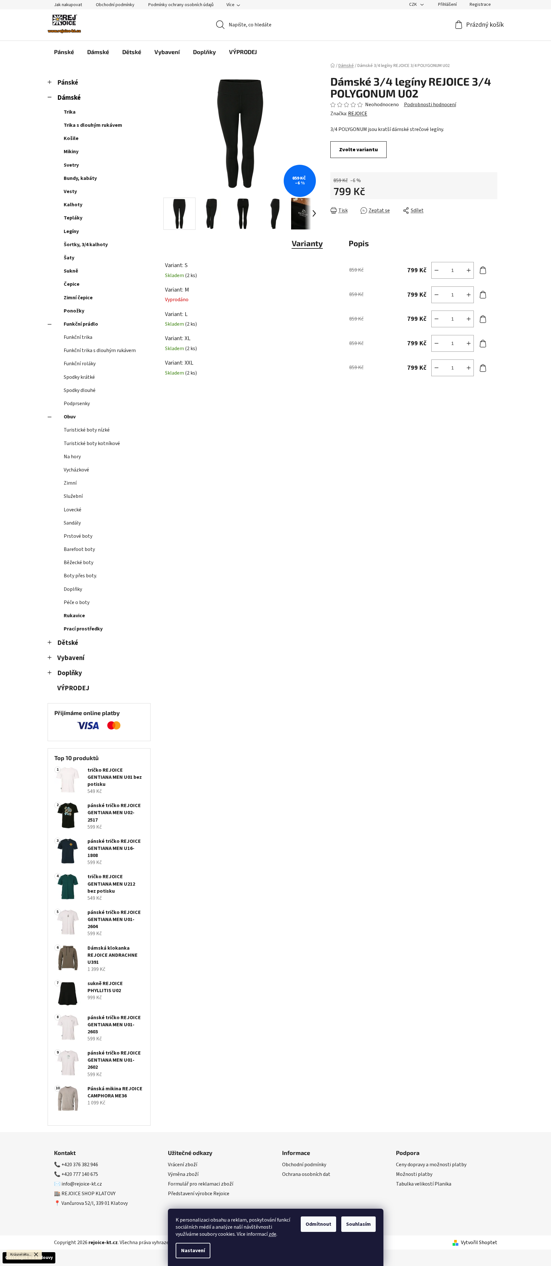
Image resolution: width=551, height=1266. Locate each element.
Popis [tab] (359, 243)
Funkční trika (78, 337)
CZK (413, 4)
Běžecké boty (78, 562)
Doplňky (73, 589)
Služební (73, 496)
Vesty (70, 191)
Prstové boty (78, 536)
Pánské (67, 82)
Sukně (71, 271)
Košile (71, 138)
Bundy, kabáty (80, 178)
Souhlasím (358, 1224)
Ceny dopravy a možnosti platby (431, 1164)
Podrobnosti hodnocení (430, 104)
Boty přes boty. (80, 575)
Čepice (71, 284)
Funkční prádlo (81, 324)
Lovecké (72, 509)
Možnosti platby (414, 1174)
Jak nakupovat (68, 5)
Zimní (70, 483)
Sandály (72, 522)
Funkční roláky (80, 363)
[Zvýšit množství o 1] (468, 270)
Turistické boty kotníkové (92, 443)
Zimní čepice (78, 297)
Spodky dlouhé (80, 390)
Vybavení (70, 658)
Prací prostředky (83, 628)
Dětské (67, 642)
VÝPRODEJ (73, 688)
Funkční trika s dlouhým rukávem (100, 350)
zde (272, 1234)
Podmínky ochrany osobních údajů (181, 5)
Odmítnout (318, 1224)
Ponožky (74, 310)
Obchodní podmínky (115, 5)
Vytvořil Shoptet (479, 1242)
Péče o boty (76, 602)
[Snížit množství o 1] (436, 270)
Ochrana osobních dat (306, 1174)
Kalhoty (73, 204)
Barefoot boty (79, 549)
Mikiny (71, 151)
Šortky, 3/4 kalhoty (86, 244)
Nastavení (193, 1250)
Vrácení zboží (182, 1164)
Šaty (69, 257)
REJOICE (357, 113)
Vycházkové (76, 469)
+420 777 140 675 (79, 1174)
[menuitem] (64, 52)
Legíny (71, 231)
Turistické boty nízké (87, 429)
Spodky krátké (79, 377)
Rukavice (74, 615)
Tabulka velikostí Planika (423, 1183)
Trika (70, 112)
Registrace (480, 4)
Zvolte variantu (358, 149)
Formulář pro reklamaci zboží (200, 1183)
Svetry (71, 165)
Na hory (72, 456)
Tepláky (73, 217)
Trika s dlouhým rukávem (93, 125)
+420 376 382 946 (79, 1164)
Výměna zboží (183, 1174)
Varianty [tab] (307, 243)
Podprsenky (77, 403)
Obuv (70, 416)
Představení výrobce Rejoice (198, 1193)
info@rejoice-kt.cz (81, 1183)
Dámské (69, 97)
